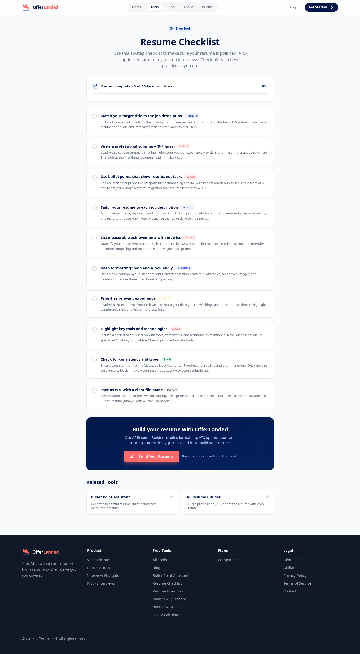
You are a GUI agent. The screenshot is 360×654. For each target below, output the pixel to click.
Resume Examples (168, 591)
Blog (171, 7)
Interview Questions (170, 598)
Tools (155, 7)
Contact (289, 591)
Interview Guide (166, 606)
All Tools (160, 559)
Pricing (207, 7)
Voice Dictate (98, 559)
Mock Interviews (101, 583)
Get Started (318, 7)
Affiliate (289, 567)
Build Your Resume (155, 456)
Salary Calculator (167, 614)
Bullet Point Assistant (170, 575)
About (188, 7)
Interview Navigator (104, 575)
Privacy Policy (295, 575)
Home (137, 7)
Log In (295, 7)
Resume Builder (100, 567)
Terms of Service (297, 583)
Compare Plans (230, 559)
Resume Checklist (167, 583)
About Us (291, 559)
